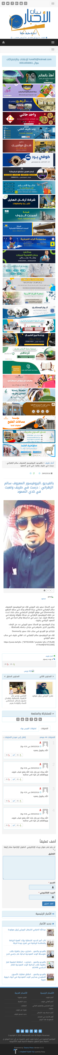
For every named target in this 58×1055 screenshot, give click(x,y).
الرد (14, 754)
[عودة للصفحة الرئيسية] (29, 22)
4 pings (43, 737)
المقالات (24, 1005)
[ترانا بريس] (15, 1051)
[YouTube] (21, 3)
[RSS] (3, 3)
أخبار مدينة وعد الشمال (45, 1012)
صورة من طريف (21, 1009)
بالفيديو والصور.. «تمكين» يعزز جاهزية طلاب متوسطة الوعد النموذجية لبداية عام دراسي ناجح (26, 952)
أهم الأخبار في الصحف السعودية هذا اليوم (45, 1018)
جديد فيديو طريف (20, 1014)
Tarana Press (29, 1047)
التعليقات (44, 728)
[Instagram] (26, 3)
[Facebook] (12, 3)
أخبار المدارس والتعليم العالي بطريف (43, 1007)
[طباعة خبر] (44, 590)
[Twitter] (8, 3)
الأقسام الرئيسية (47, 993)
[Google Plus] (17, 3)
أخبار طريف (49, 463)
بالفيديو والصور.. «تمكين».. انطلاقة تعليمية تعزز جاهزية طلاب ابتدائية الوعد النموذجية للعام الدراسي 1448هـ (26, 964)
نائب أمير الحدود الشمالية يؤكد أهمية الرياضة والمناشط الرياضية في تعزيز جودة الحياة (27, 942)
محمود (43, 598)
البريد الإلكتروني (47, 892)
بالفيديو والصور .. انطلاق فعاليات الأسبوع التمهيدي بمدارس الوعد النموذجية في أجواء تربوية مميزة (25, 977)
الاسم (52, 882)
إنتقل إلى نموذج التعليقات (15, 737)
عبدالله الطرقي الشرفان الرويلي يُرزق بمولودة (27, 930)
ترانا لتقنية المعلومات (27, 1051)
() (5, 664)
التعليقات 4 (50, 737)
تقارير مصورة (22, 997)
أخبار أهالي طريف (47, 1001)
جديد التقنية (22, 1001)
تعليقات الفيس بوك (28, 728)
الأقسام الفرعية (21, 993)
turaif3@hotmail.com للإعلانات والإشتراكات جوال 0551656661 (29, 61)
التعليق (51, 854)
